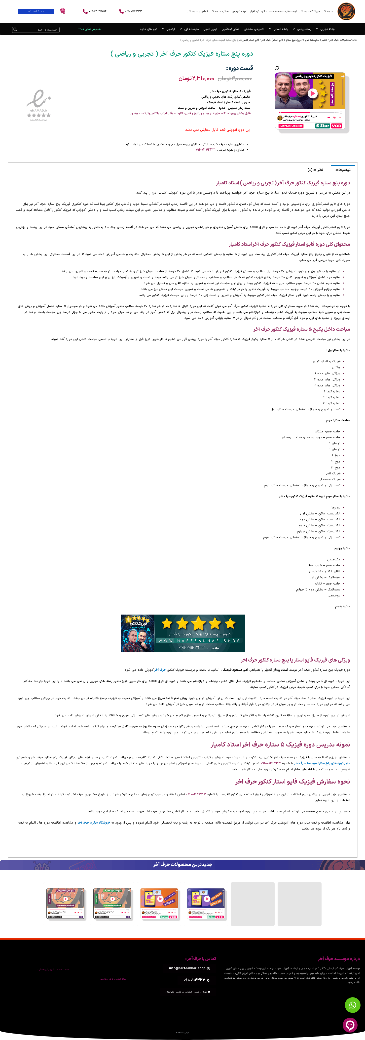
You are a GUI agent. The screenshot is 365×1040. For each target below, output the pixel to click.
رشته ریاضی (304, 29)
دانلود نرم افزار (258, 11)
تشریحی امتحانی (254, 29)
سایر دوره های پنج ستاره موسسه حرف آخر (322, 763)
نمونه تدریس (239, 11)
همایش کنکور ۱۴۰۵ (89, 29)
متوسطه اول (191, 29)
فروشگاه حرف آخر (309, 11)
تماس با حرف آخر (197, 11)
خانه (354, 40)
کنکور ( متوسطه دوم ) (315, 40)
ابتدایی (171, 29)
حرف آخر (327, 11)
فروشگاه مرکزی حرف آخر (94, 822)
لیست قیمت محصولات (282, 11)
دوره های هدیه (148, 29)
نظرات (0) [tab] (315, 170)
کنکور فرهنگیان (230, 29)
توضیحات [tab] (343, 170)
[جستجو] (15, 30)
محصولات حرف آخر (340, 40)
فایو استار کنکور (251, 40)
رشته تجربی (327, 29)
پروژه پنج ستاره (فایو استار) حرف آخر (281, 40)
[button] (276, 68)
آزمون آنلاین (210, 29)
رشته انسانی (281, 29)
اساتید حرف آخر (219, 11)
